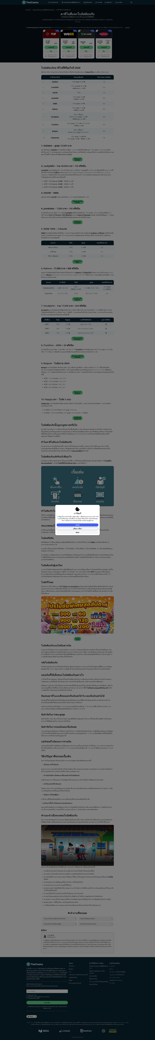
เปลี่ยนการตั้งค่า (77, 528)
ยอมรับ (78, 525)
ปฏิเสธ (77, 532)
